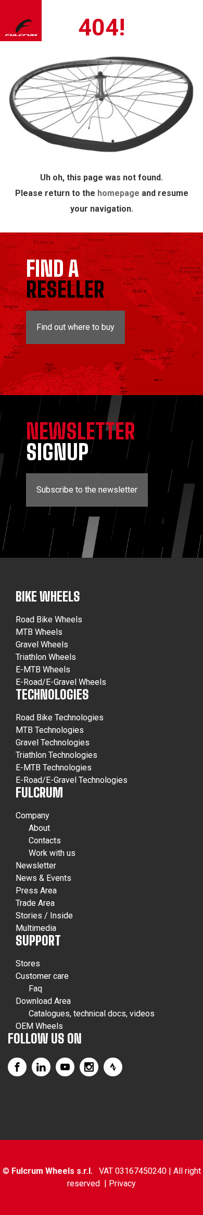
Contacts (45, 840)
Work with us (52, 853)
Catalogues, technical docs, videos (92, 1013)
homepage (118, 193)
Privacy (122, 1183)
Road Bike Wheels (49, 619)
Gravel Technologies (53, 742)
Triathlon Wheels (46, 657)
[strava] (113, 1067)
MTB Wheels (39, 632)
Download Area (43, 1001)
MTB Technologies (50, 730)
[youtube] (65, 1067)
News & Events (43, 878)
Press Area (36, 890)
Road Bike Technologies (60, 717)
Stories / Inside (44, 916)
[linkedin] (41, 1067)
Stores (28, 963)
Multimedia (36, 928)
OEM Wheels (39, 1026)
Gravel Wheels (42, 644)
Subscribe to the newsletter (86, 490)
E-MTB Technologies (54, 767)
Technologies (52, 694)
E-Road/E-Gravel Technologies (72, 780)
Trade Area (35, 903)
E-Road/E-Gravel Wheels (61, 682)
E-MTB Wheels (43, 669)
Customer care (42, 976)
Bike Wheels (48, 596)
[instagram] (89, 1067)
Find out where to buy (75, 327)
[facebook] (17, 1067)
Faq (35, 988)
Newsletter (36, 865)
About (39, 828)
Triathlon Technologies (56, 755)
